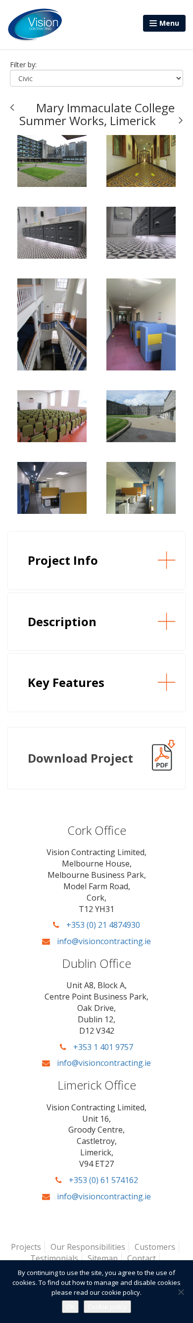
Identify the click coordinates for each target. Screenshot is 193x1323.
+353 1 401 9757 (102, 1047)
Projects (26, 1246)
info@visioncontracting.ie (103, 941)
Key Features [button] (66, 682)
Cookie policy (107, 1306)
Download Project (80, 758)
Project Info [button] (63, 560)
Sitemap (103, 1258)
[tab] (96, 560)
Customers (155, 1246)
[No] (181, 1292)
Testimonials (54, 1258)
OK (70, 1306)
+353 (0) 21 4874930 (102, 924)
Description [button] (62, 621)
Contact (141, 1258)
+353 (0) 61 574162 (102, 1180)
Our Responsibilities (87, 1246)
